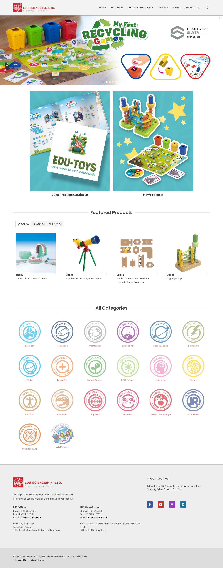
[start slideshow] (103, 82)
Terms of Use (20, 560)
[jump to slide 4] (116, 82)
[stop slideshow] (119, 82)
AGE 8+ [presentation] (40, 224)
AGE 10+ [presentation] (56, 224)
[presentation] (8, 260)
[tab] (23, 224)
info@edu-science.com (30, 517)
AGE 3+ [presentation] (24, 224)
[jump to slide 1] (106, 82)
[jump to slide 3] (113, 82)
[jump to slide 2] (110, 82)
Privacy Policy (37, 560)
